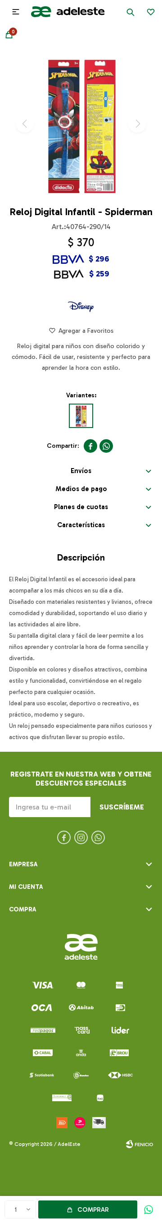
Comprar (93, 1210)
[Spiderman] (81, 416)
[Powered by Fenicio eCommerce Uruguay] (139, 1144)
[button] (131, 11)
